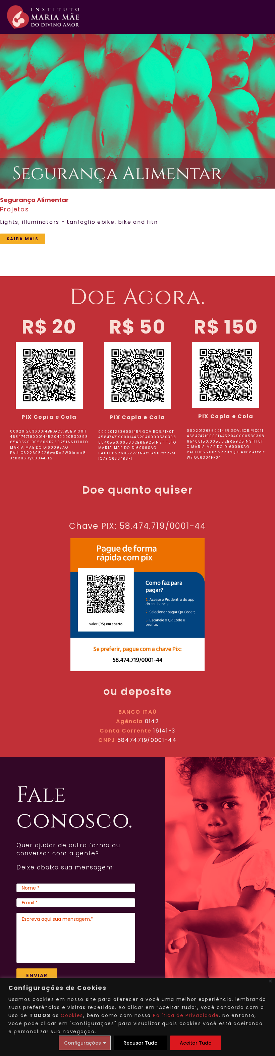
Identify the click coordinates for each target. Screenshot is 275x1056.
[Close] (270, 981)
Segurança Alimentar (128, 111)
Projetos (14, 209)
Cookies (72, 1015)
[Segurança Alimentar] (137, 111)
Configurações (82, 1043)
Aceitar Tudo (196, 1043)
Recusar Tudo (140, 1043)
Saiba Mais (23, 239)
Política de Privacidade (186, 1015)
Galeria (146, 111)
